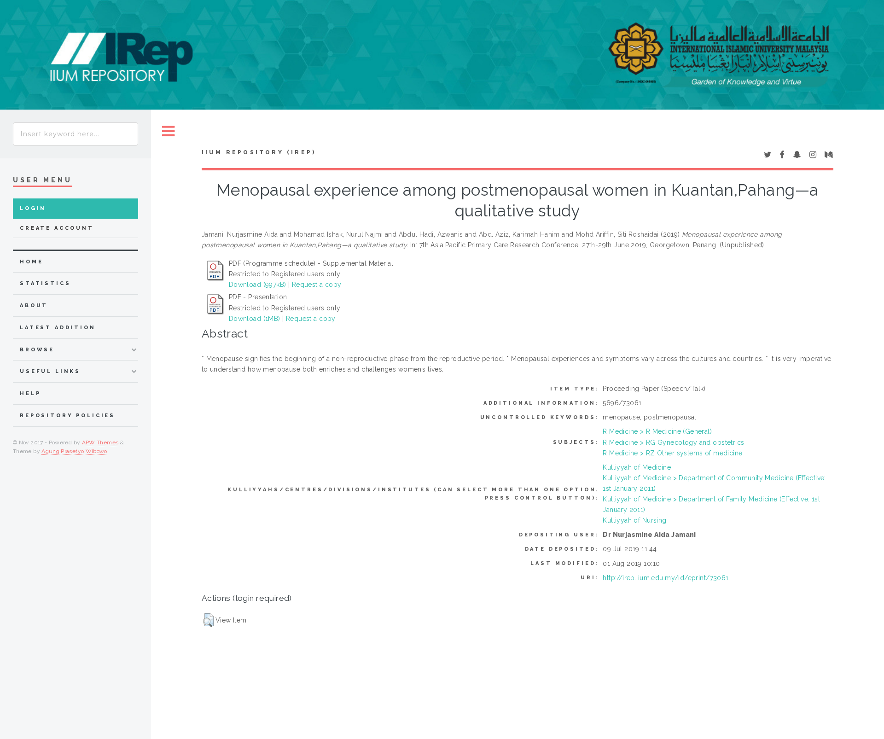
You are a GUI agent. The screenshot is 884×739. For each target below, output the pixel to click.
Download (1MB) (254, 318)
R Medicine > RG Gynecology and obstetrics (673, 442)
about (34, 305)
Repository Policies (67, 416)
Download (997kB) (257, 284)
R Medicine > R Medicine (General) (657, 431)
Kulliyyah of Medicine (637, 467)
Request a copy (317, 284)
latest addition (58, 328)
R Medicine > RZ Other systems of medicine (672, 453)
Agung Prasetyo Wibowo (74, 451)
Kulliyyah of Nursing (634, 520)
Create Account (57, 228)
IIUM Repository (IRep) (259, 152)
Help (30, 393)
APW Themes (100, 442)
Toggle (168, 131)
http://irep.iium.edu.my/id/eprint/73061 (665, 578)
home (31, 262)
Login (33, 208)
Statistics (45, 283)
